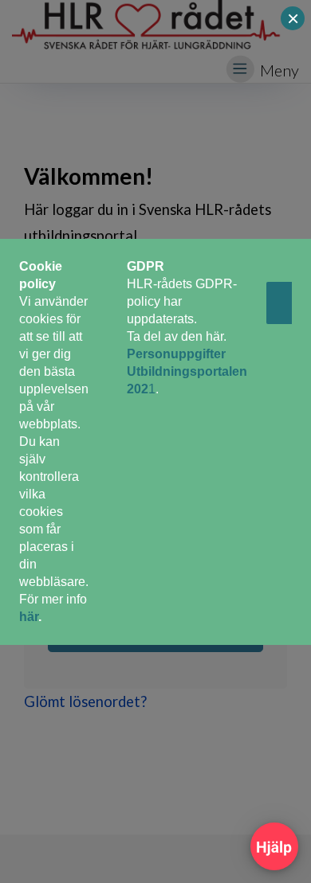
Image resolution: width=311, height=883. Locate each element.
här (28, 616)
